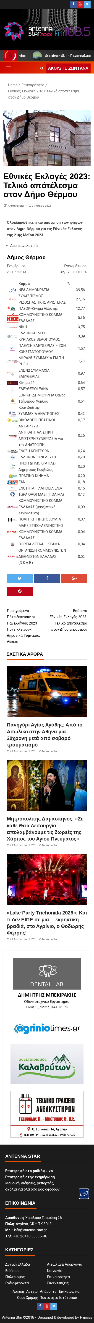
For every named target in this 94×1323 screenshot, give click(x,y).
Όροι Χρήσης (27, 1297)
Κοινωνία (54, 1271)
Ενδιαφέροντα (17, 1283)
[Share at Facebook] (47, 578)
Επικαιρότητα (58, 1277)
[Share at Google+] (74, 578)
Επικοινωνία (69, 1291)
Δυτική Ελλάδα (17, 1264)
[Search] (42, 68)
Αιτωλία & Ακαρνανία (64, 1264)
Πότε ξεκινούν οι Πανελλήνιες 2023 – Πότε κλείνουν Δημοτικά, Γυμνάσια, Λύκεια (23, 626)
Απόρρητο (48, 1291)
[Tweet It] (20, 578)
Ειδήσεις (12, 1271)
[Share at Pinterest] (20, 591)
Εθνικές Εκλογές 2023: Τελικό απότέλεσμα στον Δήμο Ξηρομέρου (68, 620)
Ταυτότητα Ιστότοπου (58, 1297)
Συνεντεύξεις (58, 1283)
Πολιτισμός (15, 1277)
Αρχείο (32, 1291)
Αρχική (18, 1291)
